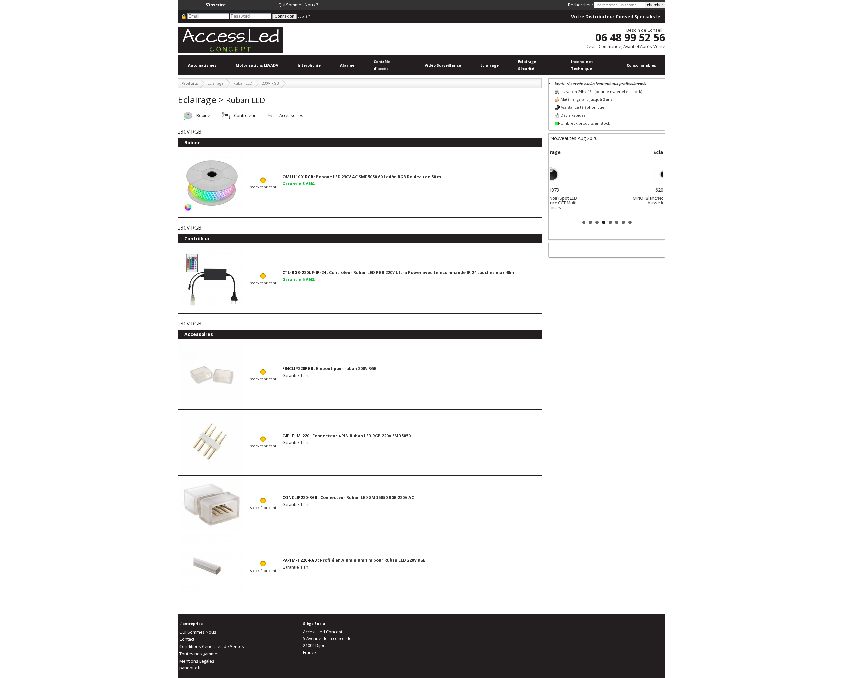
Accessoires (291, 115)
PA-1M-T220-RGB (299, 560)
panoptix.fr (190, 668)
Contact (186, 639)
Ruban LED (242, 83)
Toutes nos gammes (199, 654)
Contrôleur (245, 115)
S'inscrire (216, 5)
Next (654, 182)
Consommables (641, 65)
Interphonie (309, 65)
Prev (559, 182)
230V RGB (270, 83)
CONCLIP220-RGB (299, 497)
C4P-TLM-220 (295, 435)
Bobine (203, 115)
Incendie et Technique (582, 65)
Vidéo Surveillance (443, 65)
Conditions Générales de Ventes (211, 646)
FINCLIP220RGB (297, 368)
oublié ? (304, 16)
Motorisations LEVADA (257, 65)
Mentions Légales (196, 661)
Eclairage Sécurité (527, 65)
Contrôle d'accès (382, 65)
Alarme (347, 65)
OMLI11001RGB (297, 177)
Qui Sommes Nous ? (298, 5)
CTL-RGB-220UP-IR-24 (304, 272)
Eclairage (489, 65)
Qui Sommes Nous (197, 632)
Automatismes (202, 65)
